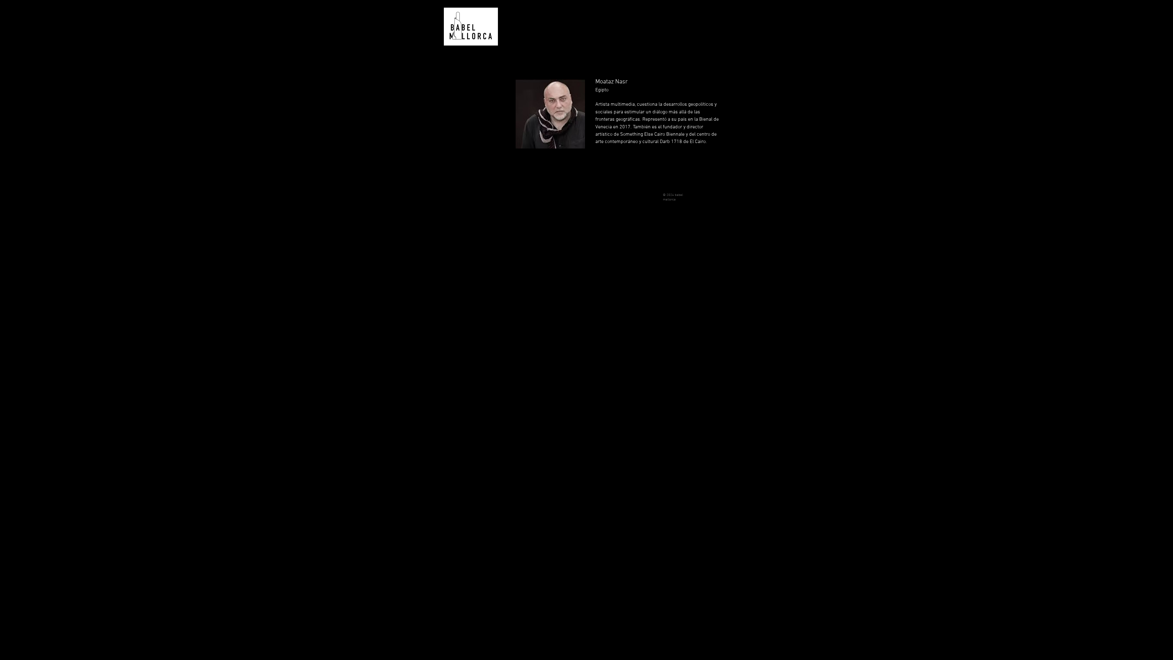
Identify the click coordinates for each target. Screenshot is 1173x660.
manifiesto (455, 65)
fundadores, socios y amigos (467, 157)
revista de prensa (461, 111)
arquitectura (457, 126)
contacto (454, 172)
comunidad (456, 142)
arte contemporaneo (464, 96)
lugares (453, 80)
